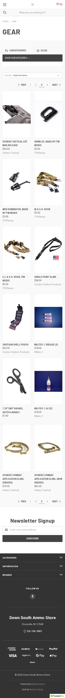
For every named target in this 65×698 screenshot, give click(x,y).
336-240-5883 (34, 631)
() (60, 4)
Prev (23, 84)
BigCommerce (38, 684)
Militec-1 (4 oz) (43, 408)
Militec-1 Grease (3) (46, 344)
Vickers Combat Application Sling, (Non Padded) (48, 479)
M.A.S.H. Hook (42, 209)
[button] (17, 50)
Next (55, 84)
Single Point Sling (45, 276)
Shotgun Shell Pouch (15, 344)
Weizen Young (36, 689)
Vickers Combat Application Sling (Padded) (13, 479)
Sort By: (8, 75)
